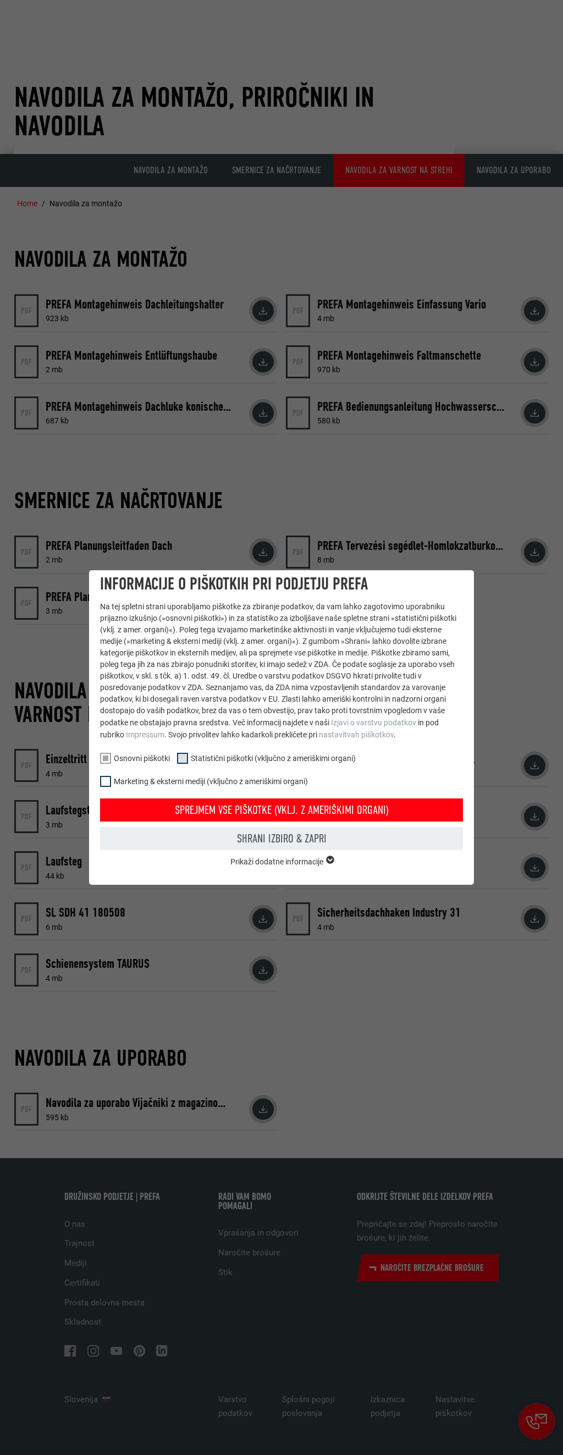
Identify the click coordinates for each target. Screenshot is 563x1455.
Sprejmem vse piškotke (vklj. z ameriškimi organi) (282, 810)
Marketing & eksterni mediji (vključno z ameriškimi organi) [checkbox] (211, 781)
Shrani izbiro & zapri (282, 838)
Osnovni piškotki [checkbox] (142, 758)
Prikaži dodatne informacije (277, 861)
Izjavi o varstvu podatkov (373, 722)
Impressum (145, 734)
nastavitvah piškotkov (356, 734)
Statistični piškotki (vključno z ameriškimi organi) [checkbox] (273, 758)
